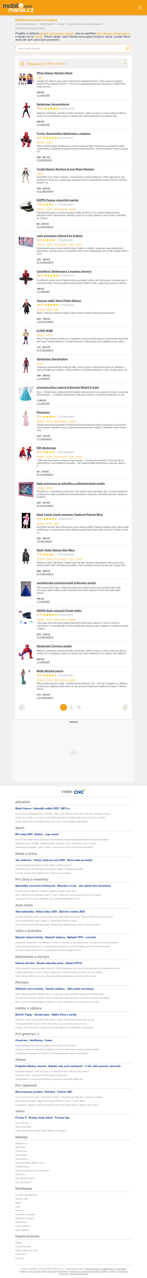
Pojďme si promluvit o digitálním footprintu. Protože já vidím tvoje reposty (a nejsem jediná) (57, 1049)
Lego (17, 1206)
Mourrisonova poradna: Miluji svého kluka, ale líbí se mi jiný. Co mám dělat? (50, 1101)
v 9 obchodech (44, 541)
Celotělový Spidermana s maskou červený (64, 271)
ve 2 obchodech (45, 191)
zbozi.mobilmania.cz (26, 24)
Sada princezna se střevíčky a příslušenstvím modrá (71, 483)
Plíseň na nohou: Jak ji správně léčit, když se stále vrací (41, 1075)
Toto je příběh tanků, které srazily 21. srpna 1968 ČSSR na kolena (46, 921)
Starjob (18, 1242)
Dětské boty (21, 1222)
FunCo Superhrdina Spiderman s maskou (64, 133)
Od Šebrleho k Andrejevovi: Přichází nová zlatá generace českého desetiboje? (51, 1053)
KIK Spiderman (46, 447)
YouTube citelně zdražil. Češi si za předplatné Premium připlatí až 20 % (48, 950)
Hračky (61, 24)
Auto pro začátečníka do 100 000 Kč (32, 1170)
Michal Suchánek (23, 1127)
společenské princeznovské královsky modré (66, 582)
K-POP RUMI (45, 330)
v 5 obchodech (44, 160)
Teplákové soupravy (24, 1218)
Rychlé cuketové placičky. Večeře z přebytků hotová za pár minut (45, 891)
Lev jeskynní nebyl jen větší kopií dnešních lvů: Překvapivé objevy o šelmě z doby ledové (56, 1105)
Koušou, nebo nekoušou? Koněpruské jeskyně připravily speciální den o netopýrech (54, 1027)
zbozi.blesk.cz (22, 1159)
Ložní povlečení (22, 1226)
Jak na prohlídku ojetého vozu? (29, 1163)
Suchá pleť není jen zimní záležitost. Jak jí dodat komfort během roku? (47, 899)
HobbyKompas (22, 1166)
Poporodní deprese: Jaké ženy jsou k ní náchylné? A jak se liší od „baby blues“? (52, 1071)
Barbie (18, 1203)
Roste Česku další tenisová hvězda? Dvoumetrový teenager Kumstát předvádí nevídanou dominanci (62, 839)
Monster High (21, 1199)
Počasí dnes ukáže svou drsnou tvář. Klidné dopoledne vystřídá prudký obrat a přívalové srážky (60, 817)
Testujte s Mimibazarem (26, 1195)
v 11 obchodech (45, 697)
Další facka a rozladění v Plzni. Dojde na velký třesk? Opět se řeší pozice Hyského (54, 847)
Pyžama (19, 1210)
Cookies (112, 1271)
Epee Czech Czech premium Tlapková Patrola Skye (70, 514)
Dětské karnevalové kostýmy (57, 33)
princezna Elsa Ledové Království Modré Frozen (68, 387)
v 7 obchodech (44, 439)
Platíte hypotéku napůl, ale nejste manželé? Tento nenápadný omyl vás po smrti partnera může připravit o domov (67, 968)
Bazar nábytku (22, 1230)
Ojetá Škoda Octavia (25, 1178)
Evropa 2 (19, 1258)
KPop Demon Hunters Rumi (113, 33)
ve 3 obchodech (45, 262)
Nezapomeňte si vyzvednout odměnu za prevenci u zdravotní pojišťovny (49, 1079)
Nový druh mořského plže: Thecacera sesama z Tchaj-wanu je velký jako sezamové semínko (59, 1097)
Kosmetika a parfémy (25, 1214)
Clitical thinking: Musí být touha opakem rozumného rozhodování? (45, 1045)
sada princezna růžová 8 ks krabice (60, 235)
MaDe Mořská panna (50, 670)
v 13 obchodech (45, 321)
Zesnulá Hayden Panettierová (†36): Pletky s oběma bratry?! (43, 865)
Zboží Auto (20, 1174)
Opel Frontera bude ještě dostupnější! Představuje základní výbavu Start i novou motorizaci (57, 924)
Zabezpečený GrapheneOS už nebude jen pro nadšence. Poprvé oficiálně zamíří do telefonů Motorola (62, 946)
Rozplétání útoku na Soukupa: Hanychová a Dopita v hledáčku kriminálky (49, 869)
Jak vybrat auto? (23, 1182)
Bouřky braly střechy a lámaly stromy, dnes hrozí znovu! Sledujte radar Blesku (51, 821)
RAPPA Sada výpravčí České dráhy (59, 610)
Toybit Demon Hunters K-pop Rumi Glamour (65, 169)
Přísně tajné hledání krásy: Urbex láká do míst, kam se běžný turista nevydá (51, 1024)
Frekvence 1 (21, 1254)
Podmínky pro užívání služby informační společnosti (44, 1271)
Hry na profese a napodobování (84, 24)
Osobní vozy (21, 1151)
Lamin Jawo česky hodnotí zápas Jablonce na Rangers (41, 1130)
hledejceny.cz (21, 1143)
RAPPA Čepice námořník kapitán (58, 200)
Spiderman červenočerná (53, 104)
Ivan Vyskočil (21, 1123)
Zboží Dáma (21, 1155)
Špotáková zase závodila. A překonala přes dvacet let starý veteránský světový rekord (55, 843)
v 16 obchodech (45, 227)
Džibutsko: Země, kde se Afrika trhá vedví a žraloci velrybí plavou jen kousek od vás (54, 1020)
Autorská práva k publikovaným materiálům (106, 1269)
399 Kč (38, 36)
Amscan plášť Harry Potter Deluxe (59, 300)
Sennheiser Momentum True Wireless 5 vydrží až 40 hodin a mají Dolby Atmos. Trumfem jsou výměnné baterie (66, 942)
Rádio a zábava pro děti (26, 1250)
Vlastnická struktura (78, 1274)
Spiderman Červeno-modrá (54, 646)
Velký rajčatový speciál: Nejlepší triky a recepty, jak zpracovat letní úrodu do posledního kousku (59, 994)
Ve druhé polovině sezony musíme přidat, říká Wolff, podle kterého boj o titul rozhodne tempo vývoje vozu (64, 917)
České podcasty (23, 1246)
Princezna (43, 412)
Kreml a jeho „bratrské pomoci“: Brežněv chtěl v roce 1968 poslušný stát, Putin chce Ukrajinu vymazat (62, 814)
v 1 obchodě (43, 95)
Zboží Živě (20, 1147)
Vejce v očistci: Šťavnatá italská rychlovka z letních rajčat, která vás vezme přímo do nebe (57, 1002)
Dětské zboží (47, 24)
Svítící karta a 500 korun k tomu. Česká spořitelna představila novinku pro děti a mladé (55, 976)
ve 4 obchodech (45, 505)
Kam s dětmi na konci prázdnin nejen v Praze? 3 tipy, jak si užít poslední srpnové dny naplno (58, 895)
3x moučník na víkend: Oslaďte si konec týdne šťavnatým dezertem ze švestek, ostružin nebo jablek (62, 998)
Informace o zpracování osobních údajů (88, 1271)
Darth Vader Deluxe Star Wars (56, 550)
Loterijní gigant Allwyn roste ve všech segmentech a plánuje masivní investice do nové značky (59, 972)
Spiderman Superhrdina (52, 359)
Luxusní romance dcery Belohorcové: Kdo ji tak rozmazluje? (43, 873)
